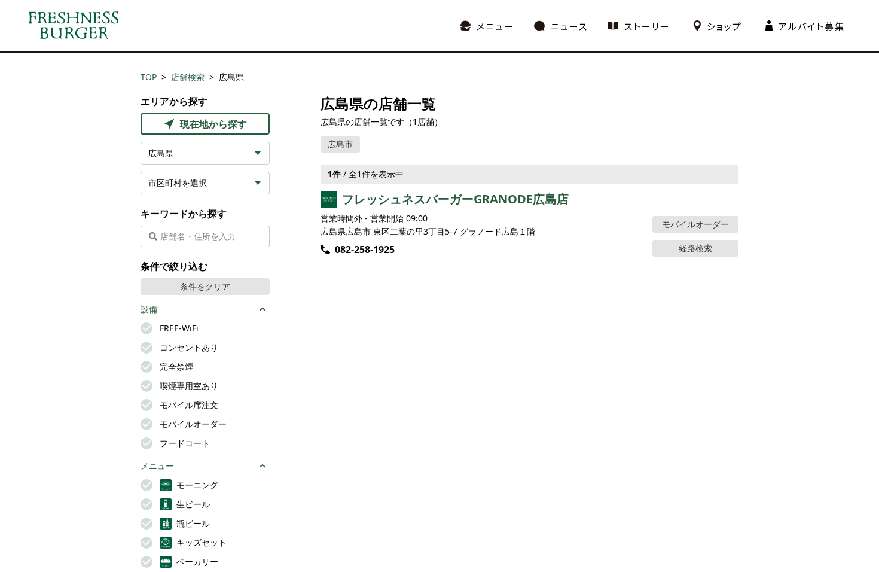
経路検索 (695, 248)
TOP (149, 77)
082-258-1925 (365, 249)
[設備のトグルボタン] (262, 309)
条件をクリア (205, 286)
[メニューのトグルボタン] (262, 466)
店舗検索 (188, 77)
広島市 (340, 144)
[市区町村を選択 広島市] (205, 183)
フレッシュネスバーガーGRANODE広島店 (455, 199)
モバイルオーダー (695, 224)
